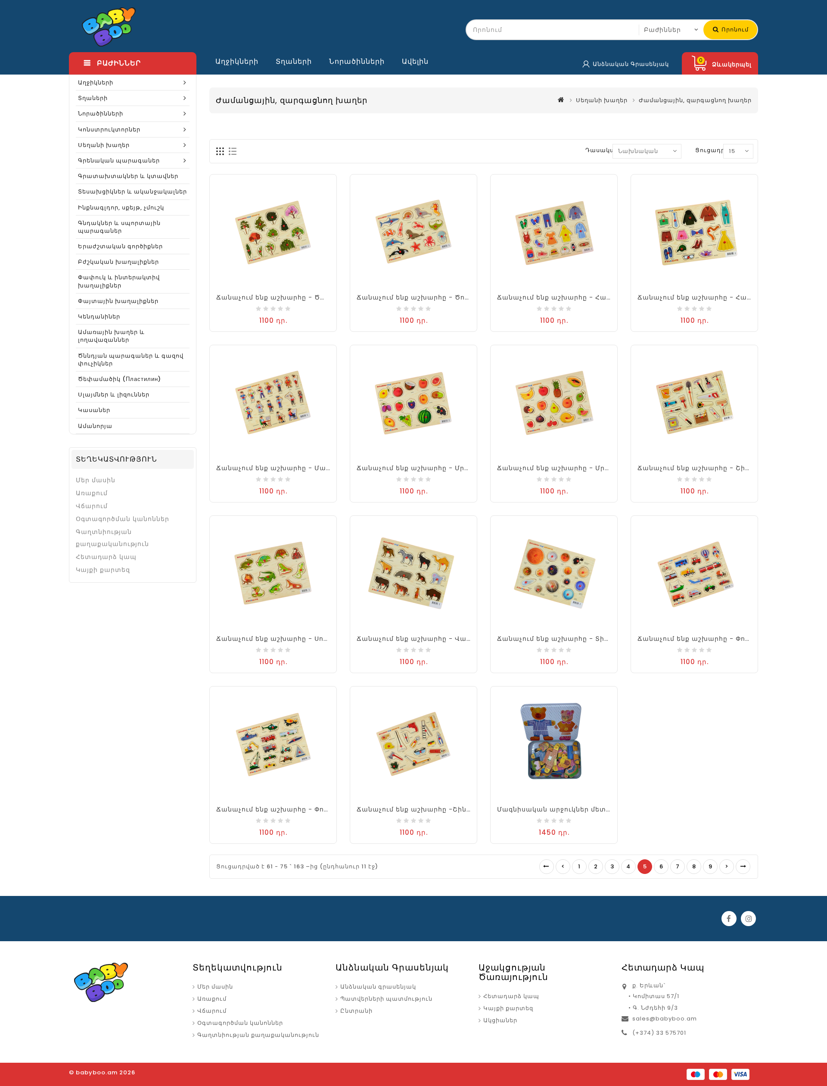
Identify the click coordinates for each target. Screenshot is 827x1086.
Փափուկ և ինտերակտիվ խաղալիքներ (119, 281)
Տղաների (294, 61)
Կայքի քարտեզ (103, 569)
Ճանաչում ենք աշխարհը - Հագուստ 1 (565, 297)
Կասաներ (94, 410)
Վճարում (92, 506)
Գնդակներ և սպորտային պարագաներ (119, 227)
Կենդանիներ (99, 316)
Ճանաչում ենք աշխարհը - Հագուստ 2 (706, 297)
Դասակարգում (610, 150)
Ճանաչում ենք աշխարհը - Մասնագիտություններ (305, 468)
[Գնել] (264, 287)
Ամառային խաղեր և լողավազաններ (111, 336)
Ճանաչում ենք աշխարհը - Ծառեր (277, 297)
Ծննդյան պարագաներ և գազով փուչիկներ (130, 360)
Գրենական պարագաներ (119, 160)
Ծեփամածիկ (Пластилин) (119, 379)
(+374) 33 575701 (659, 1033)
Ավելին (415, 61)
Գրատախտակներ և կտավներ (128, 176)
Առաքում (92, 493)
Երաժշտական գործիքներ (120, 246)
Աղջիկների (236, 61)
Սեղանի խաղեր (104, 145)
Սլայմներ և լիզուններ (113, 394)
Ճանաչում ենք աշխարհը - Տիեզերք (561, 638)
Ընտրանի (356, 1011)
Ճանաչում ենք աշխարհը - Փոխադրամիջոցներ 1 (724, 638)
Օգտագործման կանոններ (122, 519)
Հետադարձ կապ (106, 556)
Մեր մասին (95, 480)
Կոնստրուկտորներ (109, 129)
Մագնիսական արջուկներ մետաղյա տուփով (576, 809)
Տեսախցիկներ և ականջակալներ (132, 191)
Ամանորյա (95, 426)
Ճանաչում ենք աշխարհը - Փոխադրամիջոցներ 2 (304, 809)
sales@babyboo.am (664, 1018)
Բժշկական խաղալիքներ (118, 262)
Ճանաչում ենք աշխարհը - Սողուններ (284, 638)
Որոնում (734, 29)
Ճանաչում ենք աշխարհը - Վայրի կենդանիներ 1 (443, 638)
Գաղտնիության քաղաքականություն (112, 537)
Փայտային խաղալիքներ (118, 301)
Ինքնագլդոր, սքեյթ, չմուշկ (121, 207)
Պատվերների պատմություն (386, 999)
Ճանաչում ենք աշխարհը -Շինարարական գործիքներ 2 (457, 809)
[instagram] (748, 918)
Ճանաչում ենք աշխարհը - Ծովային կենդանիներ (445, 297)
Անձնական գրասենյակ (378, 987)
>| (743, 866)
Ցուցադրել (713, 150)
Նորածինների (357, 61)
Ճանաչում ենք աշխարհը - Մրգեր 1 (419, 468)
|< (546, 866)
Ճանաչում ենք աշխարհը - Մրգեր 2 (560, 468)
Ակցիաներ (500, 1020)
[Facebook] (729, 918)
